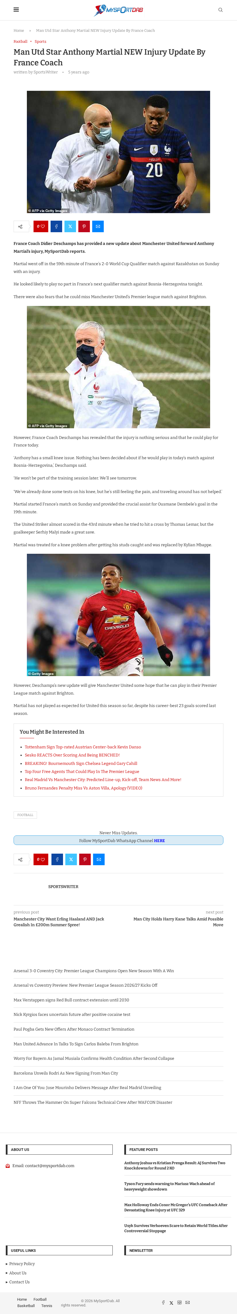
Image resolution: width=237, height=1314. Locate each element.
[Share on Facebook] (56, 226)
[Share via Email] (98, 226)
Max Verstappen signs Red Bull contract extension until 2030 (71, 1000)
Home (19, 30)
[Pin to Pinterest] (84, 226)
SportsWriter (63, 886)
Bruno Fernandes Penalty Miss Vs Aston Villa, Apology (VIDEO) (83, 788)
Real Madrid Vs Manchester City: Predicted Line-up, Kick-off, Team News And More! (103, 779)
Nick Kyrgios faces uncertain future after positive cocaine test (72, 1014)
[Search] (220, 10)
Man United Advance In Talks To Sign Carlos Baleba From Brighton (76, 1044)
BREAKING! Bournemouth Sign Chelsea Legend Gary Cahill (81, 763)
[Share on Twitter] (70, 226)
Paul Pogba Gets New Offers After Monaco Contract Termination (74, 1029)
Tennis (46, 1306)
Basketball (26, 1306)
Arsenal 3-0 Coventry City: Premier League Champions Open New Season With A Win (94, 970)
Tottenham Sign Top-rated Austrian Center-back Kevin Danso (83, 747)
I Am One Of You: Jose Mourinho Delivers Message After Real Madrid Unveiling (87, 1087)
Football (25, 815)
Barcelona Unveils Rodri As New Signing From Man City (66, 1073)
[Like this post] (43, 226)
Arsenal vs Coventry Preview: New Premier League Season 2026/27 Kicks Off (86, 985)
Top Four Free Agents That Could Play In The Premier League (82, 771)
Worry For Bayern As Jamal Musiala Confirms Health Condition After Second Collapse (94, 1058)
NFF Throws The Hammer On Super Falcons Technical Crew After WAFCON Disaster (93, 1102)
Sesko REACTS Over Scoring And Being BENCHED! (72, 755)
